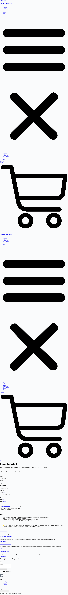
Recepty (4, 12)
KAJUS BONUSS (6, 3)
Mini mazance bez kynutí (5, 544)
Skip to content (3, 0)
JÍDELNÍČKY (6, 10)
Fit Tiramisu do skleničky (5, 536)
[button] (34, 82)
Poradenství (5, 9)
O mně (4, 8)
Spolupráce (5, 7)
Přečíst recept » (3, 541)
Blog (4, 13)
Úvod (4, 6)
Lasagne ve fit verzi (4, 551)
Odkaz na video (3, 531)
